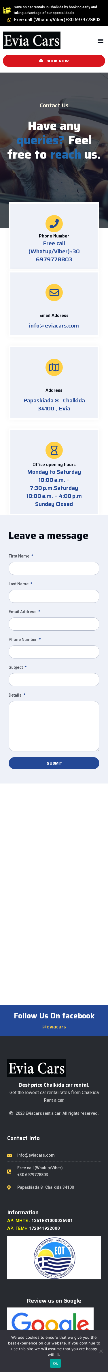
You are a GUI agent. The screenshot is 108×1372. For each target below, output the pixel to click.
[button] (100, 40)
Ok (55, 1363)
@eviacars (54, 1026)
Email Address (23, 611)
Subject (16, 667)
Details (15, 695)
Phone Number (23, 639)
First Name (19, 556)
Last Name (19, 584)
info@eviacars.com (54, 325)
